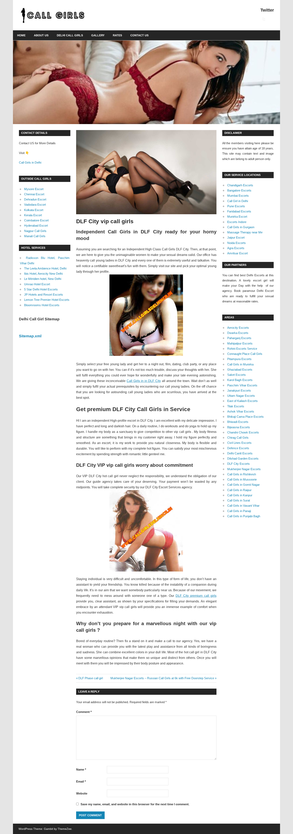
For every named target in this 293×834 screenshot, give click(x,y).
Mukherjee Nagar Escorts (244, 469)
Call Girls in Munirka (240, 364)
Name (81, 769)
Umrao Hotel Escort (37, 284)
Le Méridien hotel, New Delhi (42, 278)
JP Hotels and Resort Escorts (43, 294)
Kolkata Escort (33, 210)
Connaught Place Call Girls (244, 353)
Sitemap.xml (30, 336)
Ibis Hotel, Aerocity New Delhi (43, 273)
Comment (84, 712)
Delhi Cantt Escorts (240, 453)
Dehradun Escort (35, 199)
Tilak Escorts (235, 406)
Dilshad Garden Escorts (243, 458)
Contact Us (139, 35)
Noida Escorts (236, 243)
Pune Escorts (236, 206)
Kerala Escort (33, 215)
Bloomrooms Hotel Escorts (41, 305)
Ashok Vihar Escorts (240, 411)
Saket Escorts (236, 374)
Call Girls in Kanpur (239, 495)
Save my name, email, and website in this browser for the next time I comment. (135, 804)
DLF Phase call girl (90, 678)
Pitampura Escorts (239, 359)
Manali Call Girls (34, 236)
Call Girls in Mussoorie (242, 479)
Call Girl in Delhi (237, 201)
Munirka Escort (237, 216)
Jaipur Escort (236, 237)
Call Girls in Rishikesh (241, 474)
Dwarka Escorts (237, 333)
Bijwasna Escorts (238, 427)
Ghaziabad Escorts (239, 369)
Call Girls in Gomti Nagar (243, 484)
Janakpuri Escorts (239, 390)
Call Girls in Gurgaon (240, 227)
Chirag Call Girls (238, 437)
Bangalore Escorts (239, 190)
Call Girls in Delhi (30, 162)
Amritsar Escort (237, 253)
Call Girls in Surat (238, 500)
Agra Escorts (235, 248)
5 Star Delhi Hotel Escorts (41, 289)
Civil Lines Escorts (239, 442)
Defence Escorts (238, 448)
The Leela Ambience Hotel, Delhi (45, 268)
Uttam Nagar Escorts (241, 395)
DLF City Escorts (238, 463)
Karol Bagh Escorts (240, 380)
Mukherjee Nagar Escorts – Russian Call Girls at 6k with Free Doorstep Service (162, 678)
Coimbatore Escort (36, 220)
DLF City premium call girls (196, 595)
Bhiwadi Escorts (237, 421)
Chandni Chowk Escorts (243, 432)
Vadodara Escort (35, 204)
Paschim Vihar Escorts (242, 385)
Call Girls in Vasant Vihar (243, 505)
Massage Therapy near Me (245, 232)
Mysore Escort (33, 189)
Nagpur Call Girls (35, 231)
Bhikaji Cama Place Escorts (245, 416)
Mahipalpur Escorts (240, 343)
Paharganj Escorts (239, 338)
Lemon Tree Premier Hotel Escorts (46, 299)
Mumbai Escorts (238, 195)
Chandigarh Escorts (240, 185)
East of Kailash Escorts (242, 401)
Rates (117, 35)
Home (21, 35)
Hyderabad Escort (36, 225)
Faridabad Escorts (239, 211)
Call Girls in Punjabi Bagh (243, 516)
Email (81, 781)
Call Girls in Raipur (239, 490)
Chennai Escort (34, 194)
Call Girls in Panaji (239, 511)
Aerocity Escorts (238, 327)
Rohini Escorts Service (242, 348)
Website (81, 793)
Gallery (97, 35)
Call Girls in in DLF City (144, 381)
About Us (41, 35)
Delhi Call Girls (70, 35)
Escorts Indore (236, 222)
